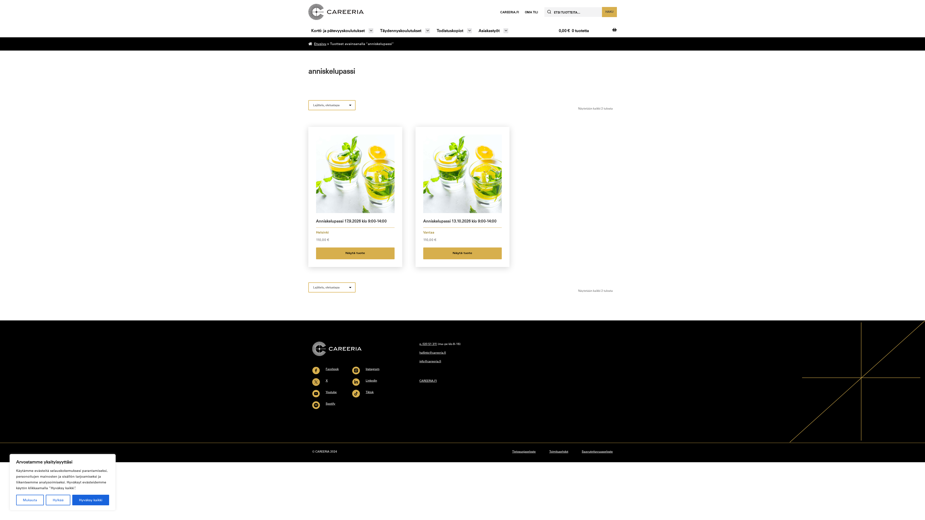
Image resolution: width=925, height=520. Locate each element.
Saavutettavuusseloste (597, 451)
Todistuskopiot (450, 30)
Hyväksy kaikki (90, 500)
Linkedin (371, 380)
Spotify (330, 403)
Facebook (332, 369)
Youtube (331, 392)
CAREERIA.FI (428, 381)
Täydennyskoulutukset (400, 30)
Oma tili (531, 12)
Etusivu (320, 44)
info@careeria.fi (430, 361)
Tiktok (370, 392)
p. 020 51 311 (428, 344)
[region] (63, 482)
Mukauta (30, 500)
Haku (609, 11)
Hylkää (58, 500)
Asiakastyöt (489, 30)
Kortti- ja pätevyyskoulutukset (338, 30)
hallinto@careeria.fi (432, 352)
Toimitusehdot (558, 451)
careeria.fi (509, 12)
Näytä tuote (355, 253)
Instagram (372, 369)
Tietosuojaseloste (524, 451)
